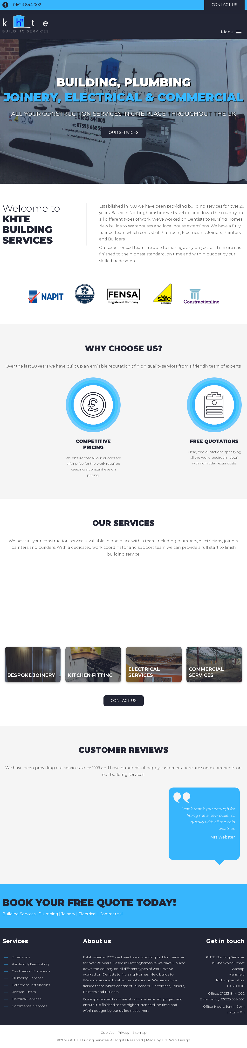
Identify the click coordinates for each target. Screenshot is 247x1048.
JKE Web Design (176, 1040)
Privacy (123, 1032)
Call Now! (218, 906)
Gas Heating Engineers (31, 971)
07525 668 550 (233, 999)
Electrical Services (26, 999)
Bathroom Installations (31, 985)
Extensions (21, 957)
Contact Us (124, 700)
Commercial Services (29, 1006)
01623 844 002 (27, 4)
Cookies (107, 1032)
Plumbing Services (27, 978)
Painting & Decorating (30, 964)
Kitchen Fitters (24, 992)
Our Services (123, 132)
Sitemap (139, 1032)
